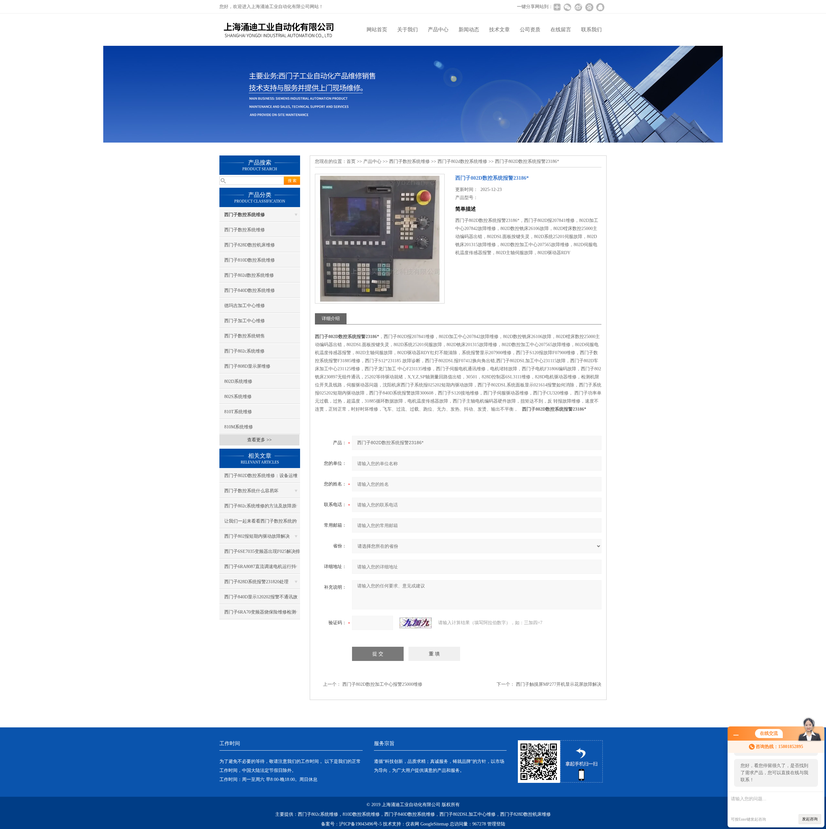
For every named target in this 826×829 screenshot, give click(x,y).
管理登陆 (496, 824)
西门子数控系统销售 (244, 336)
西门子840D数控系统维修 (249, 290)
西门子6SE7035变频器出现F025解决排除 (262, 554)
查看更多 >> (259, 439)
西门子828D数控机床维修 (249, 245)
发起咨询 (810, 819)
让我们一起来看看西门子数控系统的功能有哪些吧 (260, 523)
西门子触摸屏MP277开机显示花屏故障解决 (558, 684)
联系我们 (591, 29)
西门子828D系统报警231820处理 (256, 581)
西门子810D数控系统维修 (249, 260)
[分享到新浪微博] (578, 7)
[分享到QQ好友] (600, 7)
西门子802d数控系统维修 (249, 275)
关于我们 (407, 29)
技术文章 (499, 29)
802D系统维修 (238, 381)
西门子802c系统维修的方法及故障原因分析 (260, 508)
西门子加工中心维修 (244, 320)
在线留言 (560, 29)
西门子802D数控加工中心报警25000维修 (382, 684)
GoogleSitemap (434, 824)
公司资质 (530, 29)
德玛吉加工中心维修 (244, 305)
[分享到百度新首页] (589, 7)
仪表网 (412, 824)
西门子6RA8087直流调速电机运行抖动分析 (260, 569)
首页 (351, 161)
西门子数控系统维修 (244, 229)
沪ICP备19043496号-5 (360, 824)
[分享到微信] (567, 7)
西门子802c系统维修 (244, 351)
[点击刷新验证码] (415, 622)
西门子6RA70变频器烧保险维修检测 (260, 612)
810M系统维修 (238, 426)
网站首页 (377, 29)
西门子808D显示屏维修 (247, 366)
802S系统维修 (238, 396)
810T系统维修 (238, 411)
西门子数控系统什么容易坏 (251, 490)
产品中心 (438, 29)
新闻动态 (468, 29)
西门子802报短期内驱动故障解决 (257, 536)
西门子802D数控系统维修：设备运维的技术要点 (260, 478)
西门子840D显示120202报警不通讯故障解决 (260, 599)
